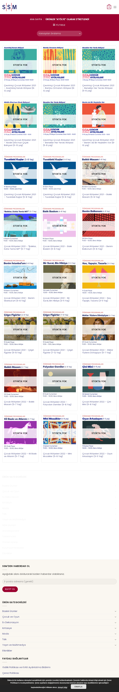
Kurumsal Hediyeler (13, 547)
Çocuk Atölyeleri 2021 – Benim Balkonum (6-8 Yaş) (97, 247)
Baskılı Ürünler (9, 485)
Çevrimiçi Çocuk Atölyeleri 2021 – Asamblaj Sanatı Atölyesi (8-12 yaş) (20, 88)
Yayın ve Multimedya (14, 519)
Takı (4, 513)
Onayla (78, 686)
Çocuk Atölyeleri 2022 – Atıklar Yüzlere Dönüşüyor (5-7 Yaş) (97, 351)
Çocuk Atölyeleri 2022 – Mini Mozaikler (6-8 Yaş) (57, 455)
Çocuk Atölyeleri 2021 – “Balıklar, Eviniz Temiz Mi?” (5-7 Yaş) (20, 247)
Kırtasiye (7, 502)
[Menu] (115, 7)
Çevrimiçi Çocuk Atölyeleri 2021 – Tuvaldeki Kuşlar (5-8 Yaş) (20, 195)
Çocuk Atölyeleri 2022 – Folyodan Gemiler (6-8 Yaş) (57, 403)
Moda (5, 508)
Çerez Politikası (10, 673)
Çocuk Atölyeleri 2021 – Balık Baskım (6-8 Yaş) (57, 247)
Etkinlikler (7, 553)
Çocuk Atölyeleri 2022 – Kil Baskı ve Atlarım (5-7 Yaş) (20, 455)
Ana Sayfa (36, 19)
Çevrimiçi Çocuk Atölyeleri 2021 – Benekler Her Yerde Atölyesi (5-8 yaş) (98, 88)
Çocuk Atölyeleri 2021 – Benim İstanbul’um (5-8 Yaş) (19, 299)
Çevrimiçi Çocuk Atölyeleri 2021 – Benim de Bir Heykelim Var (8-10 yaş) (98, 143)
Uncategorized (10, 530)
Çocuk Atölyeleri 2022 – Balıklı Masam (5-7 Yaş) (19, 403)
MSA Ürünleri (9, 525)
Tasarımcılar (9, 536)
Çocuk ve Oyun (10, 491)
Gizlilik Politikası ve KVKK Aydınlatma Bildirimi (26, 667)
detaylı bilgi (62, 687)
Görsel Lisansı (10, 542)
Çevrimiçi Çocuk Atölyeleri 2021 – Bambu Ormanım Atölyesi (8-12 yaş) (59, 88)
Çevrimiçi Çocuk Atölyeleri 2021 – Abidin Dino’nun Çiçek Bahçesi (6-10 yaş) (20, 143)
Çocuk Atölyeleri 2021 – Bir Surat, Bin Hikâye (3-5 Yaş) (56, 299)
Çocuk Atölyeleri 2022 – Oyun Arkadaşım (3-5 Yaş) (97, 455)
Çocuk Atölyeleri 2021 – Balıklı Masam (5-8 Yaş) (97, 195)
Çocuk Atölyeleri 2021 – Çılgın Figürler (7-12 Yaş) (58, 351)
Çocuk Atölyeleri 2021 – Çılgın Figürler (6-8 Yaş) (19, 351)
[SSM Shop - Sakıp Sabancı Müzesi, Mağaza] (15, 7)
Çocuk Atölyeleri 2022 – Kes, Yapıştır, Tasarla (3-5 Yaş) (96, 299)
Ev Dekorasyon (10, 496)
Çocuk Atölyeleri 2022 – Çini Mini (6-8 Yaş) (96, 403)
